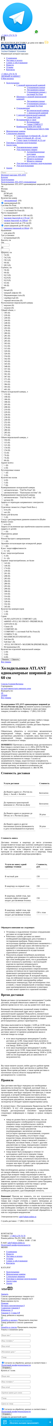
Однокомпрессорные (36, 87)
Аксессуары (11, 145)
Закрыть (4, 1294)
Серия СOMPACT (35, 124)
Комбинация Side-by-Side (38, 129)
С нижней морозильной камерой (30, 85)
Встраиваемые (33, 122)
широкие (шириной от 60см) (16, 228)
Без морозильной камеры (38, 110)
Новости (10, 65)
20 (2, 693)
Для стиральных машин (26, 149)
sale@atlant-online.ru (27, 1217)
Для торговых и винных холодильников (34, 163)
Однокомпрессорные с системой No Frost (37, 93)
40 (6, 695)
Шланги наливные (35, 159)
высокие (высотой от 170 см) (17, 218)
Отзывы (9, 67)
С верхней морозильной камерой (31, 115)
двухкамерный (10, 200)
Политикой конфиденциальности (15, 1245)
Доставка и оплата (14, 60)
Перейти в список (9, 1327)
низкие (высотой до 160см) (16, 220)
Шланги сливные (34, 161)
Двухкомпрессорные (36, 90)
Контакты (10, 69)
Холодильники (12, 83)
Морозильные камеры (15, 131)
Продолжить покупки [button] (27, 1320)
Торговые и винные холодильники (21, 143)
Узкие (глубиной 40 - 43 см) (28, 138)
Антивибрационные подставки (36, 153)
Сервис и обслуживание (17, 63)
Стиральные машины (15, 133)
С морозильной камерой (37, 113)
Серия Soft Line (33, 117)
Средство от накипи (36, 156)
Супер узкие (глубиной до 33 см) (30, 140)
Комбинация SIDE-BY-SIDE (28, 126)
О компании (11, 58)
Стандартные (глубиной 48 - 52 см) (31, 136)
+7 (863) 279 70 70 (9, 35)
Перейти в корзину (9, 1320)
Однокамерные (23, 108)
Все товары (6, 662)
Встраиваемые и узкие (26, 120)
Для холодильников (25, 166)
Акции (9, 168)
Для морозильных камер (27, 147)
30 (4, 695)
